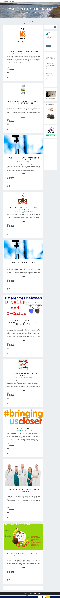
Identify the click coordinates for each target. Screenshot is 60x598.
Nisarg (39, 593)
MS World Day (23, 428)
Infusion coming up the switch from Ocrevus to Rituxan (23, 158)
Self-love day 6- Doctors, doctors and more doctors (23, 490)
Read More (23, 64)
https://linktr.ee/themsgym (50, 98)
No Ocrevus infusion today (23, 263)
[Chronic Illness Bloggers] (50, 131)
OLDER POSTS (13, 587)
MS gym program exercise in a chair (23, 51)
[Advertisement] (51, 155)
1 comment (31, 53)
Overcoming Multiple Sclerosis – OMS (23, 554)
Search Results (53, 1)
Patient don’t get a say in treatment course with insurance (23, 102)
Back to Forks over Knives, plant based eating (23, 208)
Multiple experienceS (9, 1)
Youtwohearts (25, 53)
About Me (48, 1)
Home (45, 1)
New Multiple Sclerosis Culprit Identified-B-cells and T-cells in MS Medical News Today (23, 322)
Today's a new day (49, 84)
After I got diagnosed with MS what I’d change (23, 374)
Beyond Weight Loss (49, 82)
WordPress (32, 593)
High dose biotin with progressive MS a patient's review (50, 58)
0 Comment (30, 161)
